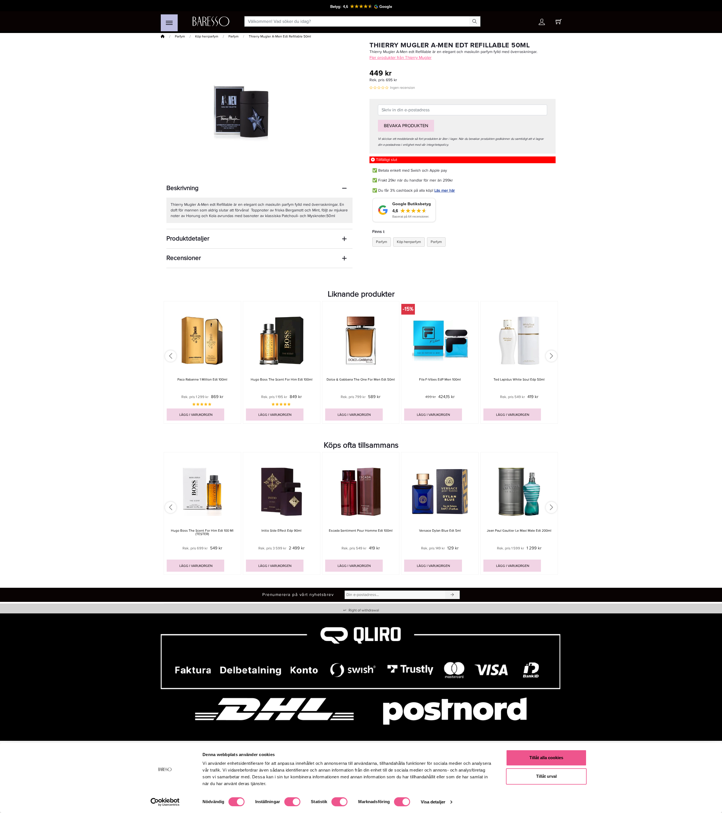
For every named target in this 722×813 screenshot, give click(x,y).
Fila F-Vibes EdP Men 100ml (440, 379)
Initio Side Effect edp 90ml (281, 531)
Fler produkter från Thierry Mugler (400, 57)
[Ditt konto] (542, 23)
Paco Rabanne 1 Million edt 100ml (202, 379)
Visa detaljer (433, 801)
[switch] (292, 801)
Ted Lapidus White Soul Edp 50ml (519, 379)
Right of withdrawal (361, 610)
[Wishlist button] (525, 21)
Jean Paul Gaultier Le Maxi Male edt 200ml (519, 531)
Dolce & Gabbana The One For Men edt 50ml (361, 379)
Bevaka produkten (406, 126)
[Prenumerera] (452, 595)
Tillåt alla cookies (546, 757)
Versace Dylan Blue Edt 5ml (440, 531)
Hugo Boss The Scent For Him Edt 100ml (281, 379)
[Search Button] (474, 21)
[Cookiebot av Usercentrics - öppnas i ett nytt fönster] (165, 802)
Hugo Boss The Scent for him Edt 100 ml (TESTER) (202, 532)
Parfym (180, 36)
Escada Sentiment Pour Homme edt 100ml (361, 531)
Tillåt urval (546, 776)
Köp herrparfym (206, 36)
